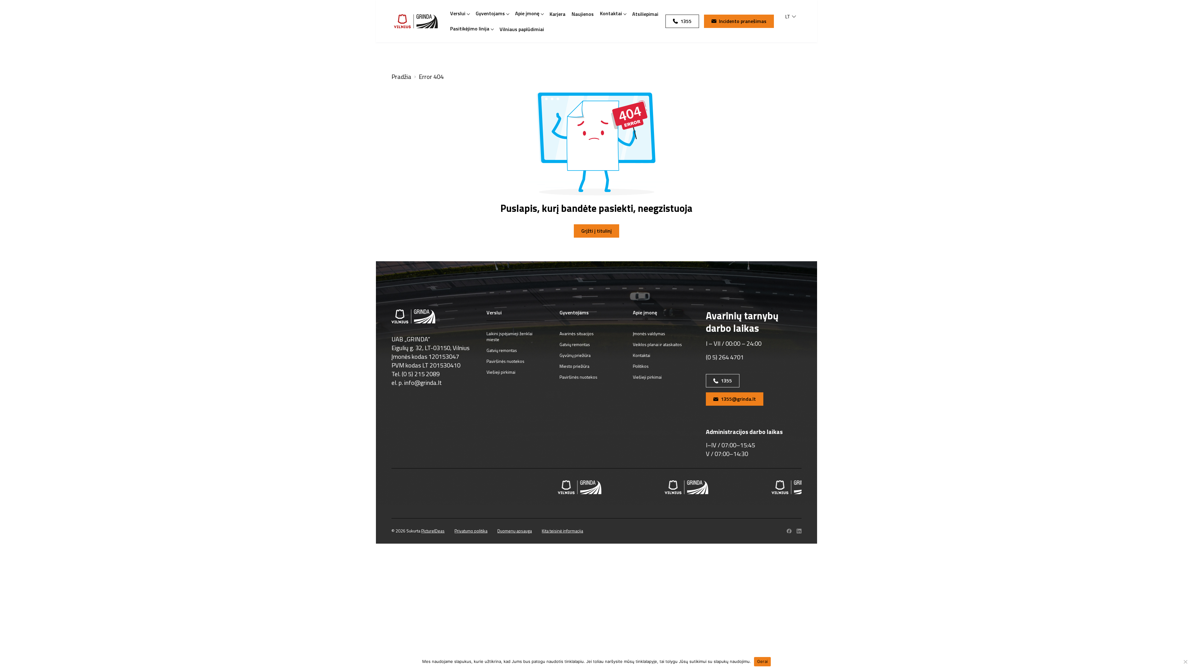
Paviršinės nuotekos (505, 361)
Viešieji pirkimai (501, 372)
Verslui (457, 13)
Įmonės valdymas (649, 333)
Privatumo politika (471, 530)
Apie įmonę (527, 13)
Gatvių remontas (502, 350)
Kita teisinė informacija (562, 530)
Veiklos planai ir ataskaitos (657, 344)
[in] (799, 531)
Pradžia (401, 76)
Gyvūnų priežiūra (575, 355)
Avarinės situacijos (577, 333)
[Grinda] (416, 21)
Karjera (557, 14)
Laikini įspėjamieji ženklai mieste (510, 336)
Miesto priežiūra (574, 366)
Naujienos (583, 14)
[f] (789, 531)
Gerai (762, 661)
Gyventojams (490, 13)
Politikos (641, 366)
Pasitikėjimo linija (469, 28)
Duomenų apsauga (514, 530)
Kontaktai (611, 13)
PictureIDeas (433, 530)
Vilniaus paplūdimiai (522, 29)
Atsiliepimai (645, 14)
